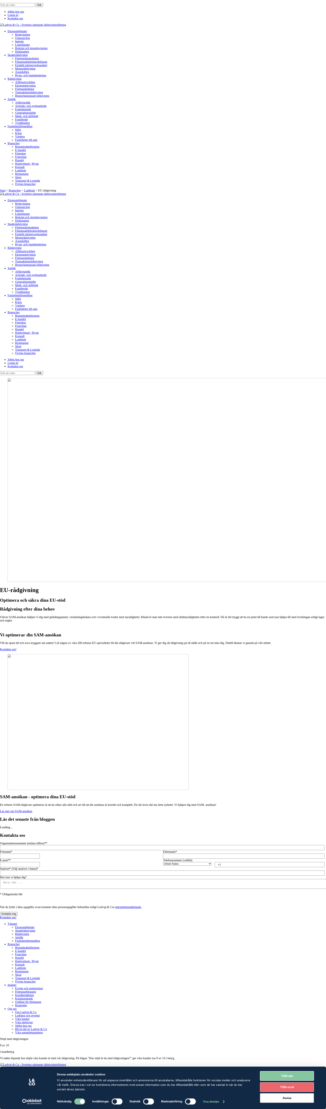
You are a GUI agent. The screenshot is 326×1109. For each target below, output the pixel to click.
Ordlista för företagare (28, 1002)
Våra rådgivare (24, 1022)
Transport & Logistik (27, 180)
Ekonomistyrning (25, 85)
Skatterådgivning (18, 55)
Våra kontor (22, 1019)
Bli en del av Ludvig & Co (31, 1029)
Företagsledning (24, 89)
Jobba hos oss (16, 11)
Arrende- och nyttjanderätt (30, 106)
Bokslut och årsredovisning (31, 48)
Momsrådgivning (25, 68)
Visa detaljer (211, 1101)
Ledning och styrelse (27, 1015)
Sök (39, 5)
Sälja (18, 129)
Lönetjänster (22, 44)
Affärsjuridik (22, 102)
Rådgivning (15, 78)
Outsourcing (22, 38)
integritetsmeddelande (128, 907)
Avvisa (287, 1098)
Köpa (18, 133)
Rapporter (21, 1005)
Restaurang (21, 173)
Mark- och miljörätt (26, 116)
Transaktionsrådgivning (29, 92)
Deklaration (22, 51)
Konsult (20, 167)
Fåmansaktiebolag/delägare (31, 61)
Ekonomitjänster (17, 31)
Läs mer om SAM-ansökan (16, 811)
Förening (20, 153)
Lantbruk (20, 170)
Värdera (20, 136)
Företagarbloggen (25, 991)
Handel (19, 160)
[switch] (117, 1101)
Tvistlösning (22, 123)
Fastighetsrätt (23, 109)
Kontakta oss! (8, 649)
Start (2, 190)
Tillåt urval (287, 1087)
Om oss (12, 1008)
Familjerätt (21, 119)
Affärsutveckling (25, 82)
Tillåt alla (287, 1075)
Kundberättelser (24, 995)
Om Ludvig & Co (25, 1012)
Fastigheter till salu (26, 140)
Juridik (12, 99)
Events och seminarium (29, 988)
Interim (19, 41)
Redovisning (22, 34)
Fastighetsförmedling (20, 126)
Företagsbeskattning (27, 58)
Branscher (14, 143)
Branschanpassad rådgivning (32, 95)
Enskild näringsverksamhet (31, 65)
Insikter (12, 985)
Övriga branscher (25, 184)
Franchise (21, 156)
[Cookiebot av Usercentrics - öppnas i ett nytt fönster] (31, 1101)
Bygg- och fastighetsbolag (30, 75)
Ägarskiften (22, 72)
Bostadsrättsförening (27, 146)
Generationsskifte (25, 112)
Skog (18, 177)
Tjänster (12, 923)
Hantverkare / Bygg (27, 163)
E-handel (20, 150)
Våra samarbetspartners (29, 1032)
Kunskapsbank (24, 998)
